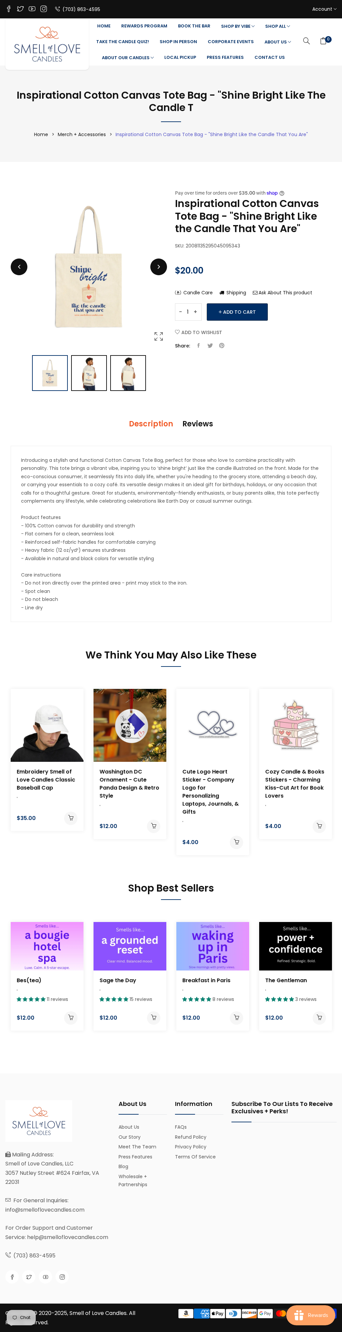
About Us (276, 42)
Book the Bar (194, 26)
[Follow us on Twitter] (210, 346)
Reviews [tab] (197, 424)
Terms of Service (195, 1156)
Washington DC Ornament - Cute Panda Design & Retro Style (129, 784)
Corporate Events (231, 41)
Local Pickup (180, 57)
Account (323, 9)
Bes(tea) (29, 980)
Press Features (225, 57)
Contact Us (269, 57)
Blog (123, 1166)
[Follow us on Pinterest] (221, 346)
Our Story (130, 1137)
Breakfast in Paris (206, 980)
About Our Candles (126, 58)
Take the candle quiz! (122, 41)
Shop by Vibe (236, 26)
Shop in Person (178, 41)
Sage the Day (118, 980)
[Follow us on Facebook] (198, 346)
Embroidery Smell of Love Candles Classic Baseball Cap (46, 780)
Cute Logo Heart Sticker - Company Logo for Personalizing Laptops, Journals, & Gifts (210, 792)
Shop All (276, 26)
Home (104, 26)
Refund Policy (190, 1137)
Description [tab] (151, 424)
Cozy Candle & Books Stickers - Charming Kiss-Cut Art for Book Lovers (294, 784)
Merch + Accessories (82, 134)
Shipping (235, 292)
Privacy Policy (190, 1146)
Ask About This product (285, 292)
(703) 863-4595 (80, 9)
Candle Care (197, 292)
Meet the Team (137, 1146)
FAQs (181, 1127)
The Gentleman (286, 980)
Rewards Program (144, 26)
